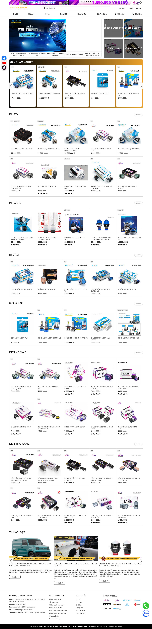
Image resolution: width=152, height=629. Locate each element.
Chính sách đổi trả (55, 608)
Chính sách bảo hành (56, 605)
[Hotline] (146, 605)
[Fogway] (117, 604)
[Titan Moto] (117, 600)
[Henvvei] (137, 600)
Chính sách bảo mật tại (57, 613)
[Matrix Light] (127, 604)
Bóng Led (79, 608)
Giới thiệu (122, 8)
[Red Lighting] (137, 604)
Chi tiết (14, 577)
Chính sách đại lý (55, 599)
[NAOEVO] (117, 608)
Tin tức (131, 8)
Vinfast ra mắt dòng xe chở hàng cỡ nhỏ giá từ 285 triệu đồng (30, 565)
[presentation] (11, 35)
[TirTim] (107, 608)
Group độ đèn (54, 616)
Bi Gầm (78, 605)
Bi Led (78, 599)
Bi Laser (79, 602)
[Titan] (107, 600)
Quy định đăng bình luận (58, 610)
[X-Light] (127, 600)
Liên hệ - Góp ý (54, 619)
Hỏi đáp (138, 8)
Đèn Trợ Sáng (81, 613)
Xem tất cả (138, 114)
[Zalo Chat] (146, 613)
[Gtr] (107, 604)
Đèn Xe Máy (80, 610)
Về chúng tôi (53, 602)
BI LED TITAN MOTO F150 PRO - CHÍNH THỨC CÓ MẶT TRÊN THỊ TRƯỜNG (120, 565)
